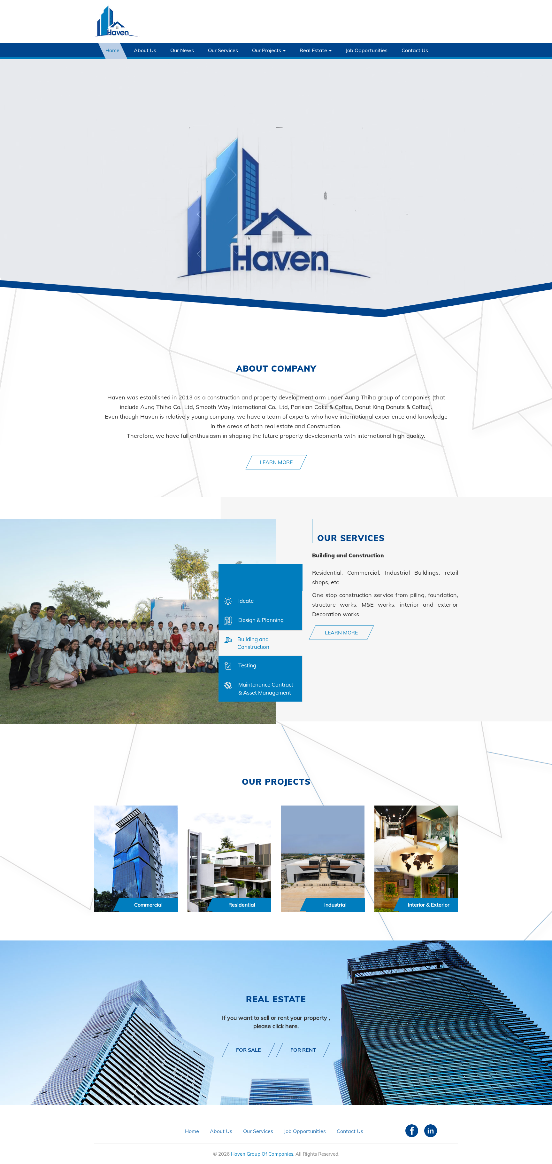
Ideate (246, 600)
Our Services (223, 50)
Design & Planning (261, 620)
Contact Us (415, 50)
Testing (247, 665)
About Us (145, 50)
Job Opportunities (366, 50)
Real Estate (314, 50)
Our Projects (267, 50)
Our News (182, 50)
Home (112, 50)
